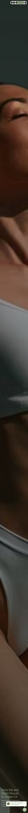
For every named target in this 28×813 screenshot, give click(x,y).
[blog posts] (14, 3)
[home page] (12, 3)
